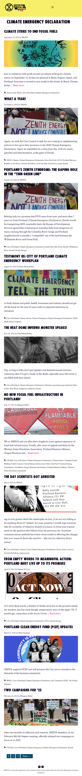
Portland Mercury (69, 160)
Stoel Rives (52, 163)
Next (27, 756)
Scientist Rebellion (28, 163)
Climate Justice (58, 460)
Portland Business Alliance (57, 467)
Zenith (65, 163)
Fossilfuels (19, 467)
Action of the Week (14, 93)
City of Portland (28, 93)
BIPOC (9, 680)
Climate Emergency (39, 318)
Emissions (48, 385)
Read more (18, 85)
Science (70, 549)
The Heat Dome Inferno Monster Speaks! (35, 328)
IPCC (47, 621)
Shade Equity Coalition (13, 321)
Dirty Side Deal (50, 160)
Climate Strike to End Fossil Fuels (30, 31)
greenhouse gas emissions (62, 385)
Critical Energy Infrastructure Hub (36, 464)
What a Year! (15, 99)
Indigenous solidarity (27, 388)
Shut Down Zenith (61, 247)
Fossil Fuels (49, 247)
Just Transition (56, 680)
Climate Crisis (25, 549)
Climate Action (25, 318)
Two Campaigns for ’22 (22, 690)
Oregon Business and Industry (35, 467)
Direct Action (61, 549)
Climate (15, 160)
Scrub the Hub (41, 163)
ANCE (9, 160)
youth (59, 163)
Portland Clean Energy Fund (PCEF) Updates (38, 627)
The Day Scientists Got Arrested (29, 477)
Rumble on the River (12, 163)
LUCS (59, 160)
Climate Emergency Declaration (47, 93)
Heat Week (14, 388)
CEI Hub (10, 460)
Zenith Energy (20, 250)
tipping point (24, 553)
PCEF (75, 318)
